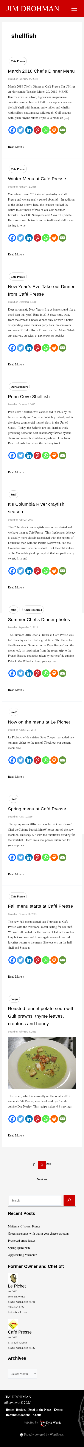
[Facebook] (12, 130)
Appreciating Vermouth (22, 1255)
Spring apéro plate (19, 1248)
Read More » (16, 146)
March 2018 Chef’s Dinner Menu (41, 71)
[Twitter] (20, 130)
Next (42, 1173)
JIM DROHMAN (32, 8)
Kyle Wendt (53, 1422)
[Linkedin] (29, 130)
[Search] (69, 1200)
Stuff (13, 494)
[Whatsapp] (46, 130)
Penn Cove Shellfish (29, 396)
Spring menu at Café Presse (37, 808)
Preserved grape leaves (22, 1240)
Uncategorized (33, 609)
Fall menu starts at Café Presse (40, 906)
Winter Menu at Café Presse (37, 178)
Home (10, 1409)
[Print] (54, 130)
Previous (42, 1157)
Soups (14, 999)
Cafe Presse (18, 61)
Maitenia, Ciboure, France (24, 1226)
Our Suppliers (19, 386)
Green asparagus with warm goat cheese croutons (38, 1233)
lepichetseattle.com (17, 1312)
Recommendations (18, 1414)
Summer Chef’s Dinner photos (39, 619)
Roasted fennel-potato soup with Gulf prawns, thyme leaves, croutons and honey (41, 1016)
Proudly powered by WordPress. (44, 1434)
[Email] (62, 130)
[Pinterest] (37, 130)
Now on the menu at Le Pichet (39, 721)
